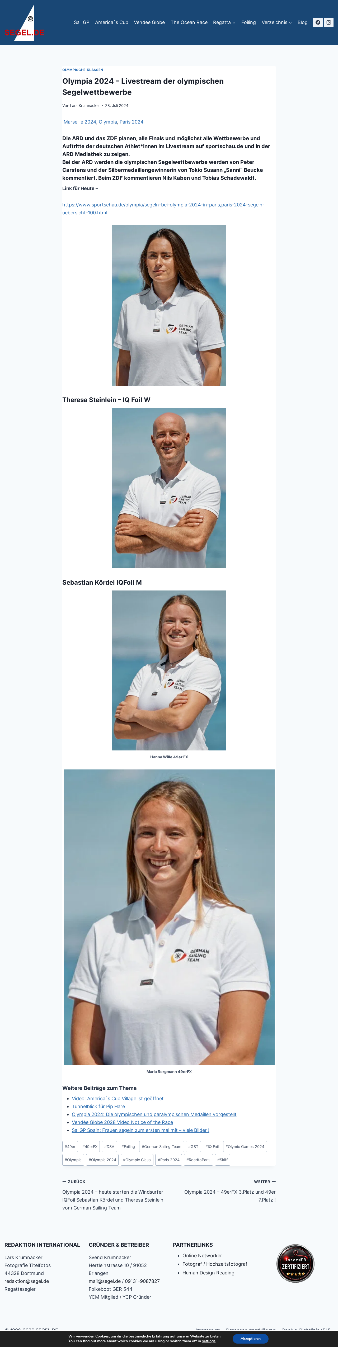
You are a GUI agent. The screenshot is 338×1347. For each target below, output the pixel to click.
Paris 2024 (132, 122)
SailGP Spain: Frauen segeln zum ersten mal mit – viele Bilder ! (140, 1130)
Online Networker (202, 1255)
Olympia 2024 (102, 1159)
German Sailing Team (161, 1146)
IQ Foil (212, 1146)
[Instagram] (329, 22)
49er (70, 1146)
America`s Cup (111, 22)
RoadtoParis (198, 1159)
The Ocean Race (189, 22)
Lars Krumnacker (85, 105)
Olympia (108, 122)
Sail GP (81, 22)
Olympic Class (137, 1159)
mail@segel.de (105, 1281)
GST (193, 1146)
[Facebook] (318, 22)
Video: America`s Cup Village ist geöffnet (118, 1098)
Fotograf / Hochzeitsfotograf (214, 1264)
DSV (109, 1146)
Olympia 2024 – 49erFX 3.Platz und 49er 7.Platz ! (230, 1191)
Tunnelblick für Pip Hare (98, 1106)
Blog (303, 22)
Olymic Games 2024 (245, 1146)
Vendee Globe (149, 22)
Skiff (222, 1159)
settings (208, 1341)
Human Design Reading (208, 1272)
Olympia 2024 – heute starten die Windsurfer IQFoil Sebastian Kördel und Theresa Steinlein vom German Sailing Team (112, 1195)
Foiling (248, 22)
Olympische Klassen (82, 70)
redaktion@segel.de (26, 1281)
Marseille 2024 (80, 122)
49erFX (89, 1146)
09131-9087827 (142, 1281)
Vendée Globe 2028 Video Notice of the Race (122, 1122)
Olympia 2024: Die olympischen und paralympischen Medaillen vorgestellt (154, 1114)
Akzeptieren (251, 1338)
